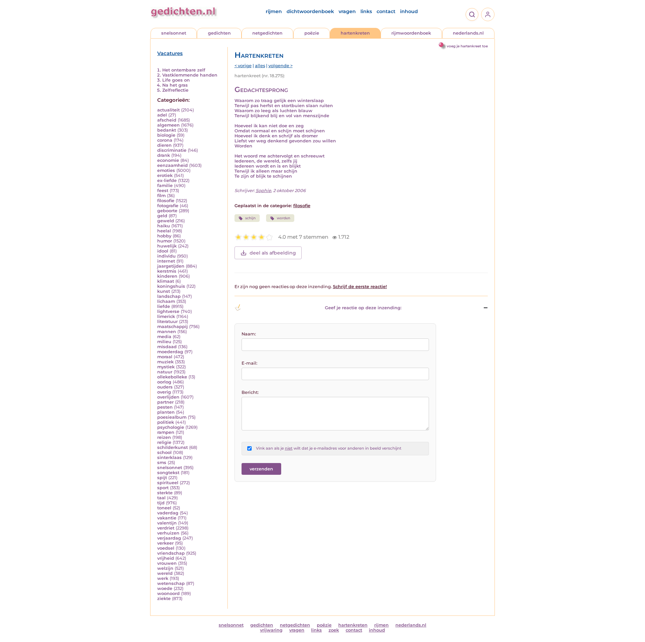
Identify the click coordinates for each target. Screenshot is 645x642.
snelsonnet (173, 33)
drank (163, 155)
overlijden (168, 397)
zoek (334, 630)
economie (168, 160)
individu (166, 256)
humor (164, 240)
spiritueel (167, 482)
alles (260, 65)
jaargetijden (170, 266)
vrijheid (165, 558)
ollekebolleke (172, 376)
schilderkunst (172, 447)
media (164, 336)
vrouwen (167, 563)
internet (166, 261)
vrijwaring (271, 630)
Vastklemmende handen (189, 75)
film (161, 195)
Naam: (249, 333)
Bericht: (250, 392)
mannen (166, 331)
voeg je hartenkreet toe (467, 46)
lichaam (166, 301)
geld (162, 215)
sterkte (165, 492)
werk (162, 578)
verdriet (165, 528)
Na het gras (175, 85)
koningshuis (171, 286)
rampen (165, 432)
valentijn (167, 522)
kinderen (167, 276)
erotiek (165, 175)
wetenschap (171, 583)
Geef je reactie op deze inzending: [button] (363, 307)
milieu (164, 341)
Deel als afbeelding (273, 253)
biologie (166, 135)
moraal (164, 356)
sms (161, 462)
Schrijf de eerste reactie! (360, 286)
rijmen (274, 11)
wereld (165, 573)
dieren (164, 145)
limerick (166, 316)
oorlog (164, 381)
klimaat (165, 281)
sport (163, 487)
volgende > (280, 65)
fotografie (167, 205)
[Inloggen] (487, 14)
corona (164, 140)
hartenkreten (355, 33)
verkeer (165, 543)
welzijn (165, 568)
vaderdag (167, 512)
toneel (164, 507)
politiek (165, 422)
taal (161, 497)
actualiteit (168, 109)
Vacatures (170, 53)
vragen (347, 11)
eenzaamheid (172, 165)
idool (162, 251)
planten (166, 412)
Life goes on (176, 80)
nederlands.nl (468, 33)
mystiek (166, 366)
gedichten (219, 33)
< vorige (243, 65)
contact (386, 11)
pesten (165, 407)
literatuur (167, 321)
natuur (164, 371)
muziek (165, 361)
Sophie (263, 190)
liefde (163, 306)
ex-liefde (167, 180)
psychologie (170, 427)
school (164, 452)
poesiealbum (171, 417)
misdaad (167, 346)
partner (165, 402)
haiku (163, 225)
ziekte (164, 598)
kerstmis (166, 271)
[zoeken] (472, 14)
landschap (169, 296)
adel (162, 115)
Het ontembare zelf (183, 70)
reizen (164, 437)
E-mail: (249, 363)
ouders (165, 386)
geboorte (167, 210)
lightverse (168, 311)
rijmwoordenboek (411, 33)
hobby (164, 235)
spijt (162, 477)
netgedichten (267, 33)
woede (164, 588)
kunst (163, 291)
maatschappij (172, 326)
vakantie (166, 517)
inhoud (409, 11)
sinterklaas (169, 457)
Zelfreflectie (175, 90)
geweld (165, 220)
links (366, 11)
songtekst (168, 472)
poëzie (311, 33)
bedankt (166, 130)
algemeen (168, 125)
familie (165, 185)
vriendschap (171, 553)
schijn (250, 218)
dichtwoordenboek (310, 11)
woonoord (168, 593)
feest (162, 190)
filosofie (165, 200)
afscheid (166, 120)
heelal (164, 230)
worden (283, 218)
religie (164, 442)
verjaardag (169, 538)
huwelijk (167, 245)
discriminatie (171, 150)
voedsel (165, 548)
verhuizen (168, 533)
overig (164, 392)
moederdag (170, 351)
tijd (161, 502)
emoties (166, 170)
